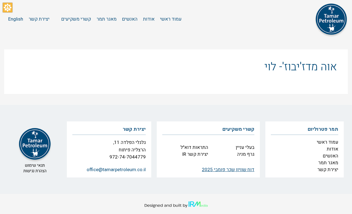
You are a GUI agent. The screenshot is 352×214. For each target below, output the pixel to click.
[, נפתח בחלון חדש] (176, 204)
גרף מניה (245, 154)
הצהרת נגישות (34, 171)
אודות (332, 149)
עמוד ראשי (327, 142)
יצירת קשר (327, 169)
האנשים (330, 155)
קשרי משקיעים (238, 129)
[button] (7, 7)
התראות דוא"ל (194, 147)
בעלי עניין (245, 147)
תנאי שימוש (35, 165)
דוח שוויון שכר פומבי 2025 (228, 169)
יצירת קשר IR (195, 154)
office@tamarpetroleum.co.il (116, 169)
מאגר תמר (328, 162)
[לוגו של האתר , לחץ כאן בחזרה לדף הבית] (331, 19)
